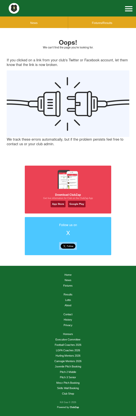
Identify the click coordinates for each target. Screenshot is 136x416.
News (34, 22)
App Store (58, 204)
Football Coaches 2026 (68, 344)
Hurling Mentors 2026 (68, 355)
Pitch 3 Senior (68, 377)
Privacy (68, 325)
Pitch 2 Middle (68, 371)
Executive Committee (67, 339)
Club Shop (68, 393)
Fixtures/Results (102, 22)
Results (68, 294)
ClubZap (74, 407)
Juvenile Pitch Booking (68, 366)
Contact (67, 314)
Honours (68, 333)
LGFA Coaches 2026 (68, 350)
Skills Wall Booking (68, 388)
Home (68, 274)
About (68, 305)
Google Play (76, 204)
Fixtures (68, 285)
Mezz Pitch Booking (68, 382)
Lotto (68, 299)
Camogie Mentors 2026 (67, 361)
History (68, 319)
